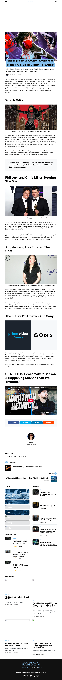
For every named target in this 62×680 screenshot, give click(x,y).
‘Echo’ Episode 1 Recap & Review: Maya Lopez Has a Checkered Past (42, 645)
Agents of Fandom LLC (33, 667)
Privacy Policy (26, 672)
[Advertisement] (31, 17)
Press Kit (44, 672)
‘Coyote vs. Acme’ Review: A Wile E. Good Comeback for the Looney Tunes (21, 541)
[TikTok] (37, 676)
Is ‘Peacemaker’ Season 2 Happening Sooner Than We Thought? (30, 378)
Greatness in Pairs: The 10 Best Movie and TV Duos (16, 644)
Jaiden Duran (31, 445)
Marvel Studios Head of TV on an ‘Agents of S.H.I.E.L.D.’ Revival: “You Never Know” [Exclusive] (45, 605)
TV (7, 56)
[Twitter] (28, 676)
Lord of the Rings (12, 356)
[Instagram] (31, 676)
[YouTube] (34, 676)
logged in (15, 456)
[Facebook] (24, 676)
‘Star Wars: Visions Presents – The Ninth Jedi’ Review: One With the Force (48, 544)
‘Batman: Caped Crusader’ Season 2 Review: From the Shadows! (48, 507)
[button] (6, 2)
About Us (18, 672)
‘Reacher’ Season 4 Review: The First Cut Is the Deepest (21, 565)
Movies (14, 538)
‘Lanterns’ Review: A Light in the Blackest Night (20, 553)
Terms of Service (35, 672)
